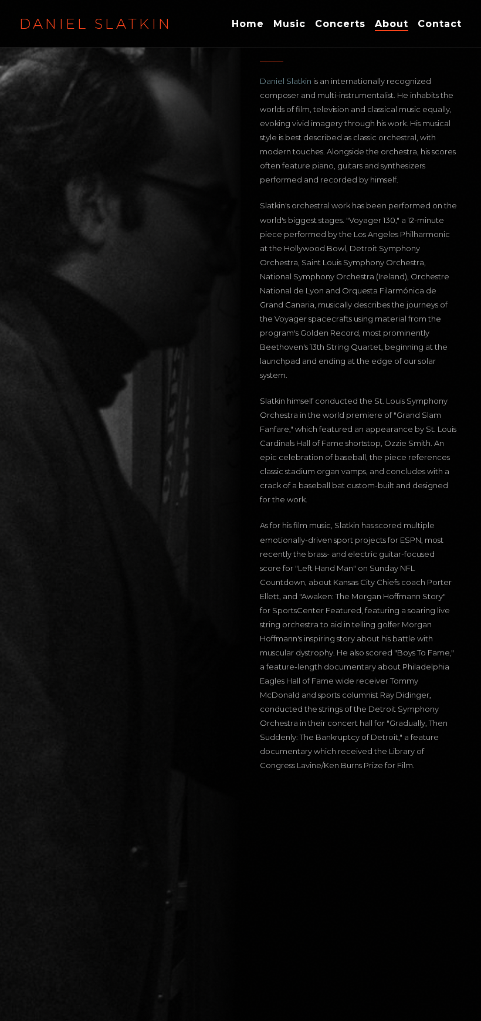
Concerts (340, 23)
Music (289, 23)
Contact (440, 23)
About (391, 23)
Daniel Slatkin (95, 23)
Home (248, 23)
